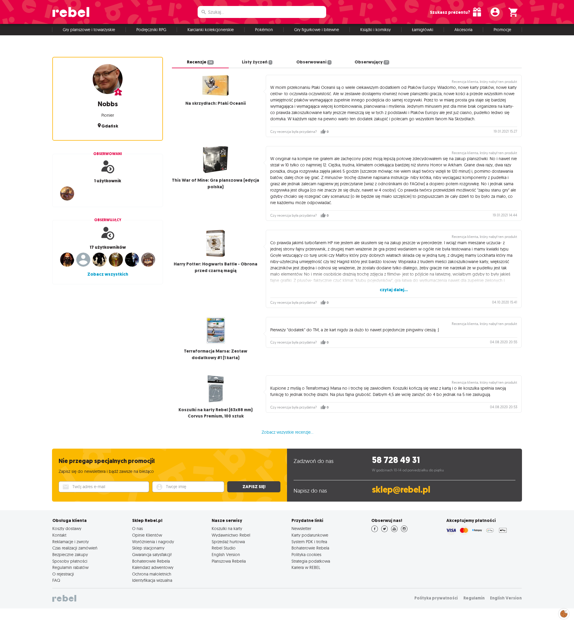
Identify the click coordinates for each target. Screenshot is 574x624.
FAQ (56, 580)
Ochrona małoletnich (151, 574)
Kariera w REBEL (305, 567)
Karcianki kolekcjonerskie (210, 29)
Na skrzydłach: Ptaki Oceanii (215, 103)
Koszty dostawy (66, 528)
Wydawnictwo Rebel (231, 535)
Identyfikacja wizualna (152, 580)
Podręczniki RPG (151, 29)
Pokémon (264, 29)
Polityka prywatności (436, 598)
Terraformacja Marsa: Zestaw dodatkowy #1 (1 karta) (215, 354)
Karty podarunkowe (309, 535)
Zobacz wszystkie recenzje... (287, 432)
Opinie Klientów (147, 535)
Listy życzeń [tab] (256, 62)
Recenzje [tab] (199, 62)
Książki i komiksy (375, 29)
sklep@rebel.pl (401, 490)
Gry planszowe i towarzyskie (89, 29)
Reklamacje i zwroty (70, 541)
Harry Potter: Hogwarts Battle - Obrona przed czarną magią (215, 267)
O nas (137, 528)
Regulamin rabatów (70, 567)
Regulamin (474, 598)
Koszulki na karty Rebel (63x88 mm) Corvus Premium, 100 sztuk (215, 413)
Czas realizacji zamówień (74, 548)
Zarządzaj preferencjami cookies (564, 612)
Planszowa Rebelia (229, 561)
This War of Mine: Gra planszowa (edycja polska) (215, 183)
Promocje (502, 29)
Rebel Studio (224, 548)
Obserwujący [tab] (371, 62)
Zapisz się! (253, 487)
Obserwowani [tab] (313, 62)
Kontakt (59, 535)
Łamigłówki (422, 29)
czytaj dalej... (394, 290)
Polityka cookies (306, 554)
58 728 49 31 (396, 460)
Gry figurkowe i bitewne (316, 29)
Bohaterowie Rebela (151, 561)
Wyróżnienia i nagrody (153, 541)
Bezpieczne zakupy (70, 554)
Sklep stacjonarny (148, 548)
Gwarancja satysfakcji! (152, 554)
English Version (226, 554)
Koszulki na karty (227, 528)
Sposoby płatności (69, 561)
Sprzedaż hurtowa (228, 541)
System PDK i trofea (309, 541)
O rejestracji (63, 574)
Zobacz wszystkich (107, 274)
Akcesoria (463, 29)
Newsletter (301, 528)
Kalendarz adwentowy (152, 567)
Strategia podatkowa (310, 561)
